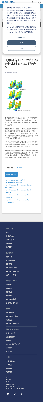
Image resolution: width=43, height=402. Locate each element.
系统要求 (9, 243)
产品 (7, 232)
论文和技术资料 (11, 268)
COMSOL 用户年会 (12, 323)
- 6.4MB (13, 182)
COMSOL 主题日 (12, 316)
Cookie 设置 (10, 384)
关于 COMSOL (11, 361)
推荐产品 (20, 167)
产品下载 (9, 351)
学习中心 (9, 285)
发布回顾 (9, 247)
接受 (21, 43)
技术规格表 (10, 236)
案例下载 (9, 257)
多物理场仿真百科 (12, 303)
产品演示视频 (10, 260)
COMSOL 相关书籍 (12, 271)
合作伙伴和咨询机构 (13, 344)
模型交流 (9, 295)
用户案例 (9, 264)
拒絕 (21, 48)
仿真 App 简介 (11, 275)
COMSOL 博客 (11, 299)
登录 (7, 377)
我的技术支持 (10, 337)
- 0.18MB (15, 180)
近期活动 (9, 320)
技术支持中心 (10, 333)
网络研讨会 (10, 312)
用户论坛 (9, 292)
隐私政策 (8, 379)
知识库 (8, 340)
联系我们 (9, 372)
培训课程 (9, 288)
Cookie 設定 (21, 37)
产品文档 (9, 348)
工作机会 (9, 365)
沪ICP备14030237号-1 (12, 386)
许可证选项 (10, 240)
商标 (7, 382)
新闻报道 (9, 368)
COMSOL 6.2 (11, 174)
